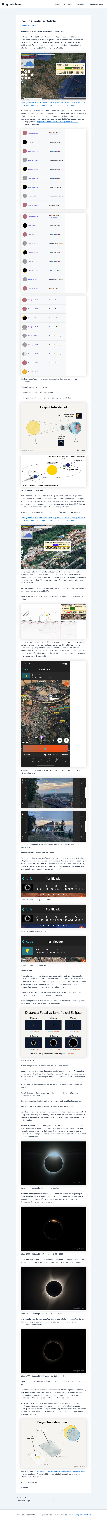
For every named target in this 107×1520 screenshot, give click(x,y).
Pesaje (70, 4)
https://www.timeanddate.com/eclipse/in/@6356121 (57, 122)
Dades (57, 4)
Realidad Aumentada (95, 4)
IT (64, 4)
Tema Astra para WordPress (80, 1515)
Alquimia (80, 4)
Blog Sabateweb (12, 4)
